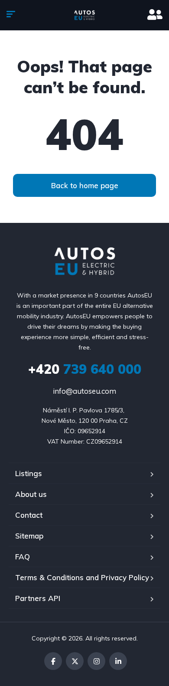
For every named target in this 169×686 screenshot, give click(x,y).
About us (31, 494)
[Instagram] (96, 661)
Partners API (37, 598)
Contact (28, 514)
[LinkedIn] (118, 661)
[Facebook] (53, 661)
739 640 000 (84, 369)
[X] (75, 661)
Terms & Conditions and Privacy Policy (82, 577)
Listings (28, 473)
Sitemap (29, 535)
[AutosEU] (84, 15)
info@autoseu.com (84, 390)
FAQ (22, 556)
